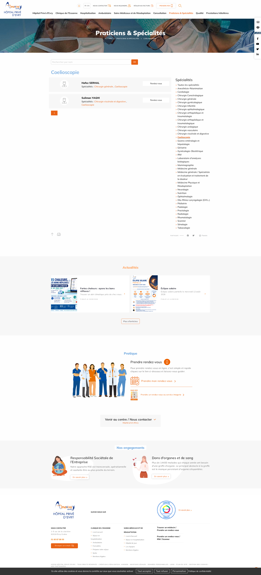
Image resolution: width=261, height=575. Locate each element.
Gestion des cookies (198, 564)
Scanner (182, 220)
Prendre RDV (164, 6)
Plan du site (181, 564)
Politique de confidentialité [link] (199, 571)
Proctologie (183, 210)
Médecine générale (187, 168)
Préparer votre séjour (100, 549)
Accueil (108, 39)
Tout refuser (162, 571)
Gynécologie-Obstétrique (190, 151)
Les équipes (130, 547)
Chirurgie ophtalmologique (191, 109)
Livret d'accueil (131, 536)
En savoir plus (79, 477)
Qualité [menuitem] (199, 13)
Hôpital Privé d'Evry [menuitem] (42, 13)
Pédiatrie (182, 203)
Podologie (183, 207)
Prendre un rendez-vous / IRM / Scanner (168, 537)
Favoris (204, 235)
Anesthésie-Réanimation (190, 88)
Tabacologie (184, 227)
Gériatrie (182, 147)
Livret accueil (98, 532)
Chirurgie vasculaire (188, 130)
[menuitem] (101, 532)
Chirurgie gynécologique (190, 102)
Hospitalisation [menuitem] (88, 13)
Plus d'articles (130, 321)
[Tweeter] (193, 235)
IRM (179, 154)
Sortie (95, 553)
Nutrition (182, 193)
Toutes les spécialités (188, 85)
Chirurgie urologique (188, 126)
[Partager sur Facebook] (188, 235)
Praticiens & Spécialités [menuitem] (181, 13)
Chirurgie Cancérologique (190, 95)
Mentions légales (99, 556)
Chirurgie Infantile (186, 105)
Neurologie (183, 189)
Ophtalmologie (185, 196)
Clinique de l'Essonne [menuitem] (66, 13)
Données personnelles (158, 564)
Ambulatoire (97, 542)
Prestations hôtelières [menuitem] (217, 13)
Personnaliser (179, 571)
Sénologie (182, 224)
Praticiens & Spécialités (127, 39)
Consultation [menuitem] (159, 13)
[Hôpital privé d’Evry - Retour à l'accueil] (12, 9)
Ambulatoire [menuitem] (104, 13)
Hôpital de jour (131, 543)
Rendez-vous (156, 83)
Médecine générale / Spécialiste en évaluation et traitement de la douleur (194, 175)
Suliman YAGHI (91, 97)
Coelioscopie (150, 39)
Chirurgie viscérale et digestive (110, 101)
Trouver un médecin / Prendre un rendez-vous (168, 528)
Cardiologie (183, 91)
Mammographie (186, 165)
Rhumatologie (185, 217)
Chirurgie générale (103, 86)
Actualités (130, 267)
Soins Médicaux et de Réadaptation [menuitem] (132, 13)
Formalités (97, 546)
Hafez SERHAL (90, 82)
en (88, 6)
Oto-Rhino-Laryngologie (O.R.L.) (194, 200)
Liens (172, 564)
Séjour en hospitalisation (135, 540)
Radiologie (183, 214)
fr (85, 6)
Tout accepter (144, 571)
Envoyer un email (62, 545)
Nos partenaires (58, 566)
